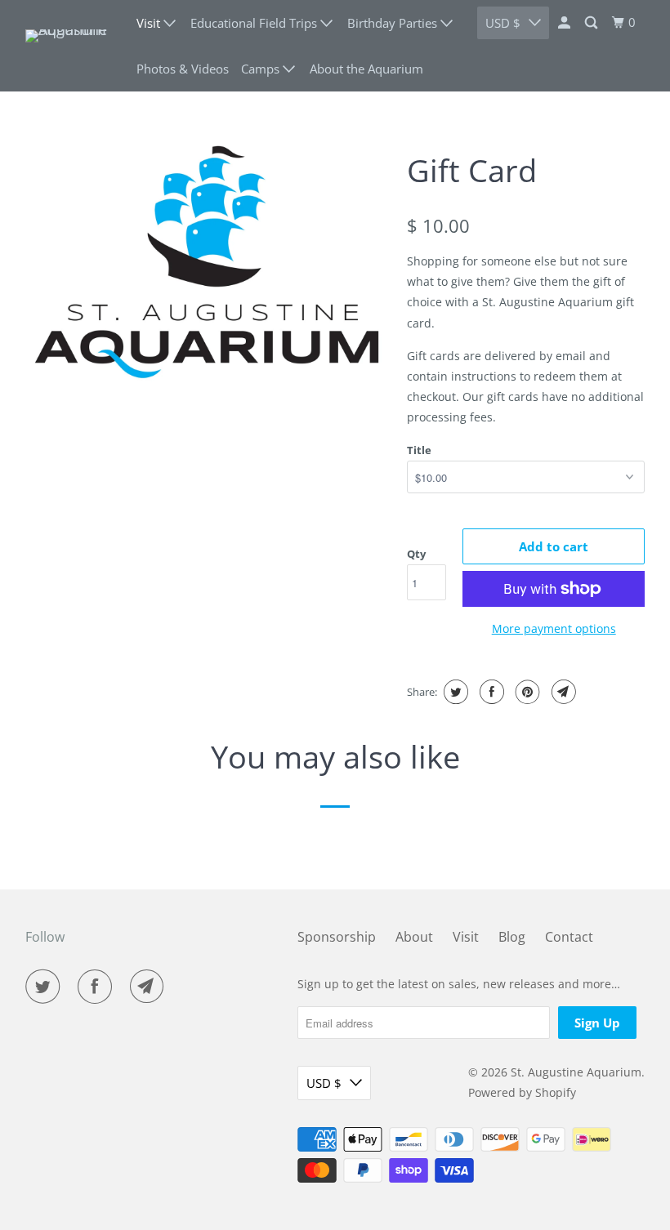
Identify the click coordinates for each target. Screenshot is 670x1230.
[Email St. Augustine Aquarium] (150, 986)
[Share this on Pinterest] (525, 692)
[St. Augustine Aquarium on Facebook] (98, 986)
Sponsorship (336, 937)
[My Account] (565, 23)
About (414, 937)
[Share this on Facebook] (490, 692)
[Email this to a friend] (561, 692)
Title (419, 450)
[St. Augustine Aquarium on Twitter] (45, 986)
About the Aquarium (366, 68)
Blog (511, 937)
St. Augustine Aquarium (576, 1072)
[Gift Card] (207, 261)
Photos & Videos (182, 68)
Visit (466, 937)
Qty (416, 553)
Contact (569, 937)
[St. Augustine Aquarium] (70, 45)
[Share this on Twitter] (454, 692)
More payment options (554, 628)
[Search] (592, 23)
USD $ (324, 1083)
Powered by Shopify (522, 1092)
